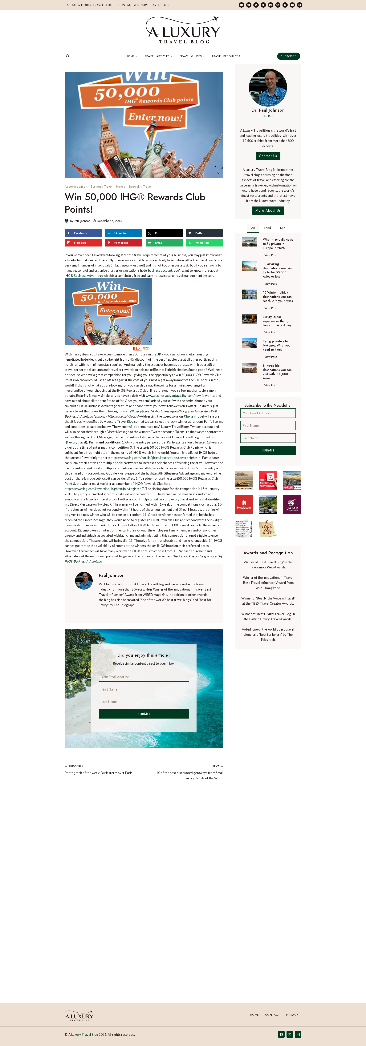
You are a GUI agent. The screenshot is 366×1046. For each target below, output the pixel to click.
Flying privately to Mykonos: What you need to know (277, 345)
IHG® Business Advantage (84, 276)
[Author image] (66, 221)
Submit (144, 713)
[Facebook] (248, 4)
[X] (290, 1034)
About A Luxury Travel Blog (90, 5)
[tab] (253, 228)
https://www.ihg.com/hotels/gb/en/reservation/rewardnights (154, 458)
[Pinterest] (270, 4)
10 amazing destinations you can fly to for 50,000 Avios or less (277, 270)
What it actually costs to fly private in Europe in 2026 (278, 244)
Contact (272, 1015)
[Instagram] (285, 4)
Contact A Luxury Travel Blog (143, 5)
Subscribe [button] (288, 56)
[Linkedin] (263, 4)
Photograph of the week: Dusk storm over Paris (98, 770)
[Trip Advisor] (277, 4)
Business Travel (102, 186)
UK (159, 354)
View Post (271, 255)
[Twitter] (255, 4)
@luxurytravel (140, 411)
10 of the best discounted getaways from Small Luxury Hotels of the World (189, 772)
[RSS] (299, 4)
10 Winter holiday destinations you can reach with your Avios (278, 297)
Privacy (292, 1015)
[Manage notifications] (356, 1036)
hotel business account (156, 270)
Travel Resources (226, 56)
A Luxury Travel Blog (119, 421)
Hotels (120, 186)
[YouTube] (292, 4)
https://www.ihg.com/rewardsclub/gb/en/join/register (103, 489)
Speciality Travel (140, 186)
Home (254, 1015)
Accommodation (76, 186)
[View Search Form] (68, 56)
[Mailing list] (241, 4)
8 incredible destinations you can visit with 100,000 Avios (277, 372)
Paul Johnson (82, 221)
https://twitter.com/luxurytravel (165, 499)
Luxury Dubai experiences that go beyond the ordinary (277, 321)
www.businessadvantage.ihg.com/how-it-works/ (180, 396)
